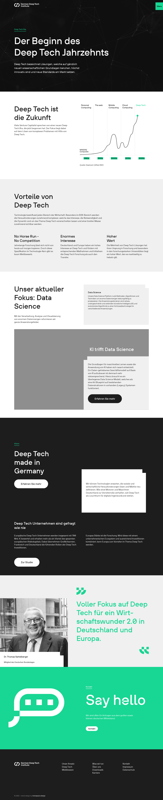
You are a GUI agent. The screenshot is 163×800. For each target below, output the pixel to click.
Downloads (97, 769)
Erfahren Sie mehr (105, 398)
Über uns (96, 766)
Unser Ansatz (68, 763)
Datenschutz (129, 769)
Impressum (128, 766)
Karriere (96, 772)
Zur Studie (27, 562)
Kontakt (91, 728)
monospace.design (38, 796)
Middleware (68, 769)
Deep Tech (67, 766)
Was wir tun (98, 763)
